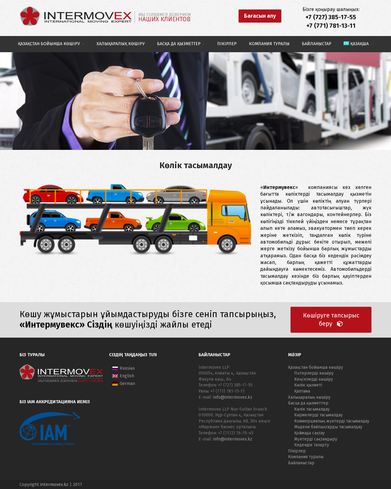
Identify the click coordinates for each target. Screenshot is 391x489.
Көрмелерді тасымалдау (318, 415)
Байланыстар (301, 462)
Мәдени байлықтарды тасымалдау (328, 426)
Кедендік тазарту (311, 444)
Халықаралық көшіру (309, 397)
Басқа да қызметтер (308, 403)
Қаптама (302, 391)
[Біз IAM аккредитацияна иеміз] (50, 444)
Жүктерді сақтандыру (315, 439)
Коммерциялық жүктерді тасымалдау (331, 421)
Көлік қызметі (308, 385)
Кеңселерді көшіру (313, 379)
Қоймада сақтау (309, 433)
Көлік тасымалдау (312, 409)
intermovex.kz (54, 484)
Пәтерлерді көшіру (314, 373)
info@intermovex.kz (232, 397)
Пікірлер (297, 451)
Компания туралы (305, 456)
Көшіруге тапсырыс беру (331, 320)
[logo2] (105, 16)
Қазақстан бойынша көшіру (315, 367)
